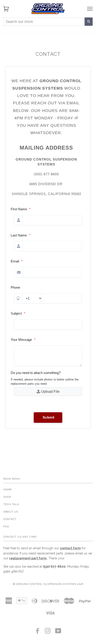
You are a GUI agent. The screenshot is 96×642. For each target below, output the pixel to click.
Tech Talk (11, 504)
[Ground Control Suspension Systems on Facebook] (38, 632)
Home (7, 489)
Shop (7, 496)
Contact (10, 519)
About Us (10, 511)
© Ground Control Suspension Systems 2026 (48, 584)
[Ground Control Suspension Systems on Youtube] (58, 632)
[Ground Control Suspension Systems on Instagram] (48, 632)
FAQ (6, 526)
